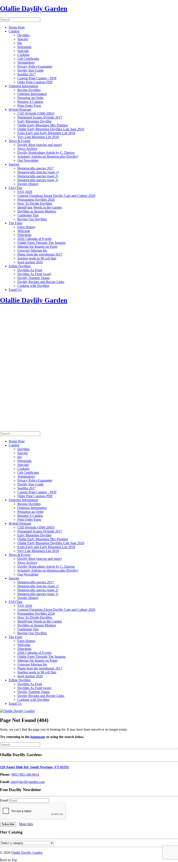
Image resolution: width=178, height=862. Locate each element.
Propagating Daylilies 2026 (36, 199)
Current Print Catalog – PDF (37, 78)
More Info (26, 824)
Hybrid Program (20, 109)
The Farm (15, 223)
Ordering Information (23, 86)
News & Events (19, 141)
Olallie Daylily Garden (27, 852)
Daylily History (28, 184)
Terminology (26, 62)
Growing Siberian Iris (32, 250)
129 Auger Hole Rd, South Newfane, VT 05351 (34, 767)
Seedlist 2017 (26, 74)
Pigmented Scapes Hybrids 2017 (39, 117)
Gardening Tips (28, 215)
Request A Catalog (30, 102)
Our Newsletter (27, 160)
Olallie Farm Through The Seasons (41, 242)
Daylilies (23, 35)
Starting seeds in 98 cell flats (36, 258)
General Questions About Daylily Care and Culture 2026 (56, 196)
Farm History (26, 227)
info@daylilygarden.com (28, 782)
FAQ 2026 (24, 192)
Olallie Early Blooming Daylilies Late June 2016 (50, 129)
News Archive (27, 149)
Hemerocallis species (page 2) (37, 176)
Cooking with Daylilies (33, 286)
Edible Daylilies (20, 266)
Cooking (23, 55)
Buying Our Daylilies (32, 219)
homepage (37, 737)
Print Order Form (29, 105)
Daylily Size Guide (30, 70)
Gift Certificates (28, 58)
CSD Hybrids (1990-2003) (35, 113)
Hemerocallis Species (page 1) (38, 172)
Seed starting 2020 (30, 262)
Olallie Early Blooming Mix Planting (42, 125)
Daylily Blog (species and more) (39, 145)
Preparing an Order (30, 98)
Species (22, 39)
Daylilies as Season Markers (36, 211)
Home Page (17, 27)
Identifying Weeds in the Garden (39, 207)
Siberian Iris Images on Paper (37, 246)
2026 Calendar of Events (34, 239)
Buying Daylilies (29, 90)
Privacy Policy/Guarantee (34, 66)
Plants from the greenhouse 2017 (39, 254)
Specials (23, 51)
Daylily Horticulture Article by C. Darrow (46, 152)
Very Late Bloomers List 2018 (38, 137)
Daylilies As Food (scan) (34, 274)
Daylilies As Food (29, 270)
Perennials (24, 47)
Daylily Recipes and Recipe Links (40, 282)
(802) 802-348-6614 (25, 774)
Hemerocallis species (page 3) (37, 180)
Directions (24, 235)
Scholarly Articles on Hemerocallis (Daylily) (47, 156)
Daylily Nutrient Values (33, 278)
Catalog (14, 31)
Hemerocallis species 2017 (35, 168)
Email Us (15, 289)
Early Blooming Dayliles (34, 121)
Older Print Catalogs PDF (35, 82)
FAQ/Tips (15, 188)
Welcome (23, 231)
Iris (19, 43)
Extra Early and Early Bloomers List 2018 (46, 133)
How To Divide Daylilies (34, 203)
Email (4, 800)
